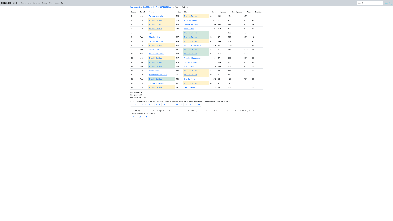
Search (387, 3)
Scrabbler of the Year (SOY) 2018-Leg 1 (157, 7)
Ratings (44, 3)
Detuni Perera (189, 87)
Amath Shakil (154, 49)
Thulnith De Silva (190, 16)
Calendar (36, 3)
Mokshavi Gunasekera (192, 58)
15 (186, 104)
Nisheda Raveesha (156, 41)
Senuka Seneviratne (191, 62)
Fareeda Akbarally (156, 16)
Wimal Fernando (190, 20)
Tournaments (26, 3)
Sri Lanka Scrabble (10, 2)
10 (164, 104)
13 (177, 104)
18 (199, 104)
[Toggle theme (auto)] (62, 3)
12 (172, 104)
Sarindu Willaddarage (192, 45)
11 (168, 104)
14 (181, 104)
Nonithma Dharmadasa (158, 75)
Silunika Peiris (154, 37)
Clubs (51, 3)
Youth (57, 3)
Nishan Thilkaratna (156, 54)
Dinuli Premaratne (191, 24)
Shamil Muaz (189, 29)
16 (190, 104)
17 (194, 104)
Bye (150, 33)
